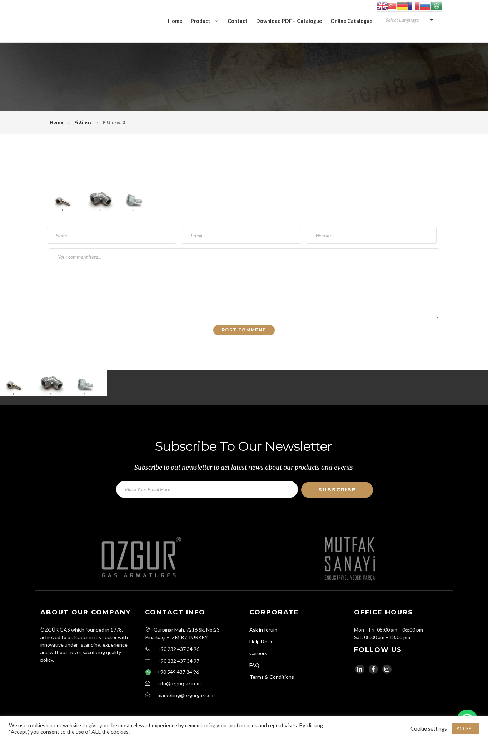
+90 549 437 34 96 (178, 672)
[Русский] (425, 5)
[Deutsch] (402, 5)
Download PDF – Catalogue (289, 21)
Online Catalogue (351, 21)
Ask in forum (263, 630)
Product (200, 21)
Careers (258, 653)
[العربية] (436, 5)
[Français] (413, 5)
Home (175, 21)
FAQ (254, 665)
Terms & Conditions (271, 677)
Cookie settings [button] (428, 729)
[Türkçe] (392, 5)
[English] (382, 5)
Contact (238, 21)
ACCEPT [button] (466, 728)
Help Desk (260, 641)
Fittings (83, 122)
